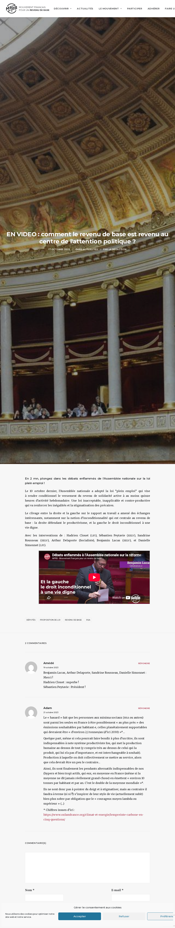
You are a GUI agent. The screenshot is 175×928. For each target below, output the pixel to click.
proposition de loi (50, 620)
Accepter (79, 916)
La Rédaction (118, 249)
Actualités (85, 8)
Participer (134, 8)
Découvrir (61, 8)
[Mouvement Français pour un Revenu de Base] (27, 8)
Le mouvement (109, 8)
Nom (30, 890)
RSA (88, 620)
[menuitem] (62, 8)
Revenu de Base (73, 620)
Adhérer (154, 8)
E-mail (117, 890)
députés (30, 620)
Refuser (124, 916)
